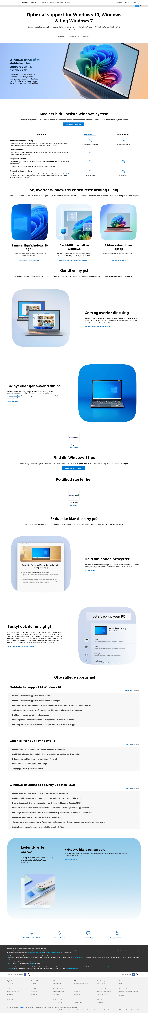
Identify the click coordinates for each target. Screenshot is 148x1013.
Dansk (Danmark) (14, 1007)
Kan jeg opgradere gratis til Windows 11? (28, 768)
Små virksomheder (78, 1002)
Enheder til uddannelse (58, 986)
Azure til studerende (57, 1002)
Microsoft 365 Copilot (79, 997)
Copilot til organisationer (13, 988)
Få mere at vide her (77, 957)
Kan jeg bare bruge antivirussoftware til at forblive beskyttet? (37, 827)
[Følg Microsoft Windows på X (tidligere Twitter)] (29, 974)
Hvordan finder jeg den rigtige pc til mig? (29, 764)
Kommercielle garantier (36, 999)
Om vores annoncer (112, 1009)
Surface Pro (10, 983)
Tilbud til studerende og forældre (60, 999)
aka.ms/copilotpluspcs (72, 968)
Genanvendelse (34, 997)
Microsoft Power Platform (103, 997)
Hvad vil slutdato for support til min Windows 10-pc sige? (35, 700)
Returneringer (34, 991)
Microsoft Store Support (36, 988)
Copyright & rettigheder (92, 1009)
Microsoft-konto (55, 950)
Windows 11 (90, 134)
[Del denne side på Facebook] (133, 974)
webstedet (45, 961)
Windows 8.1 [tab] (74, 36)
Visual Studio (100, 1002)
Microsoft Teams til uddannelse (60, 988)
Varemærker (103, 1009)
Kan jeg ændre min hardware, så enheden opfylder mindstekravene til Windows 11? (47, 710)
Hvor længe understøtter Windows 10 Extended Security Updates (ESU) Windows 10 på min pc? (51, 812)
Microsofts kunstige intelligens (81, 983)
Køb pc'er (52, 2)
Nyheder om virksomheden (125, 988)
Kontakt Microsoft (62, 1009)
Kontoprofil (33, 983)
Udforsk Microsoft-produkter (13, 997)
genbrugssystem (14, 396)
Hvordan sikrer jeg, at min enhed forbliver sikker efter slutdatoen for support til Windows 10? (51, 705)
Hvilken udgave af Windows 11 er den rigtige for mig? (34, 759)
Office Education (56, 994)
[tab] (61, 36)
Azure (75, 988)
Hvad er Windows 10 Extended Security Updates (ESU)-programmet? (40, 793)
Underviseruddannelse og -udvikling (61, 997)
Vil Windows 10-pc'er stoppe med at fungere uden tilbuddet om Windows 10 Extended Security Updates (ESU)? (58, 822)
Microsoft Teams (77, 999)
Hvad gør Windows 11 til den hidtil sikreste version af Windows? (38, 749)
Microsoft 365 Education (58, 991)
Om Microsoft (122, 986)
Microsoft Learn (100, 986)
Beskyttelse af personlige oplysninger (76, 1009)
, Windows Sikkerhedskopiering (53, 952)
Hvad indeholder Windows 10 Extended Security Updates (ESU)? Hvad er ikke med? (46, 798)
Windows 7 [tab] (86, 36)
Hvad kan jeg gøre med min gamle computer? (30, 715)
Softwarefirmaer (101, 999)
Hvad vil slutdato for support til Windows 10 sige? (32, 696)
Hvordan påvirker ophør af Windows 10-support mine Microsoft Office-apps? (43, 724)
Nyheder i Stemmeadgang (104, 966)
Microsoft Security (78, 986)
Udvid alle (128, 690)
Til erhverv (67, 2)
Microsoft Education (57, 983)
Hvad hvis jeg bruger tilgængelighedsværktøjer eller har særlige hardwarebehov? (46, 754)
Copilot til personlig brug (13, 991)
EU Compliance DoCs (124, 1009)
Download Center (35, 986)
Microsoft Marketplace (102, 994)
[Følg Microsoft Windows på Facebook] (25, 974)
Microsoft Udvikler (101, 983)
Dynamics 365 (77, 991)
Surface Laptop (10, 986)
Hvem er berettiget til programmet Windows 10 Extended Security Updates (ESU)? (46, 803)
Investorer (121, 995)
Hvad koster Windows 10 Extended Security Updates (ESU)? (36, 817)
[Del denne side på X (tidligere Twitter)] (137, 974)
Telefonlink (67, 174)
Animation (131, 6)
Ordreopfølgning (34, 994)
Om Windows (33, 2)
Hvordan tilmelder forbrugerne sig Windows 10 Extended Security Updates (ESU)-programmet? (51, 808)
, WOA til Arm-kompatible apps (36, 952)
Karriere (121, 983)
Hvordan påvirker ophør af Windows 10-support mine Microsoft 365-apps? (42, 720)
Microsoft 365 (10, 994)
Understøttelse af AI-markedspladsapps (106, 988)
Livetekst (11, 968)
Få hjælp (59, 2)
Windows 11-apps (11, 999)
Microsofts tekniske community (104, 991)
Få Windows (43, 2)
